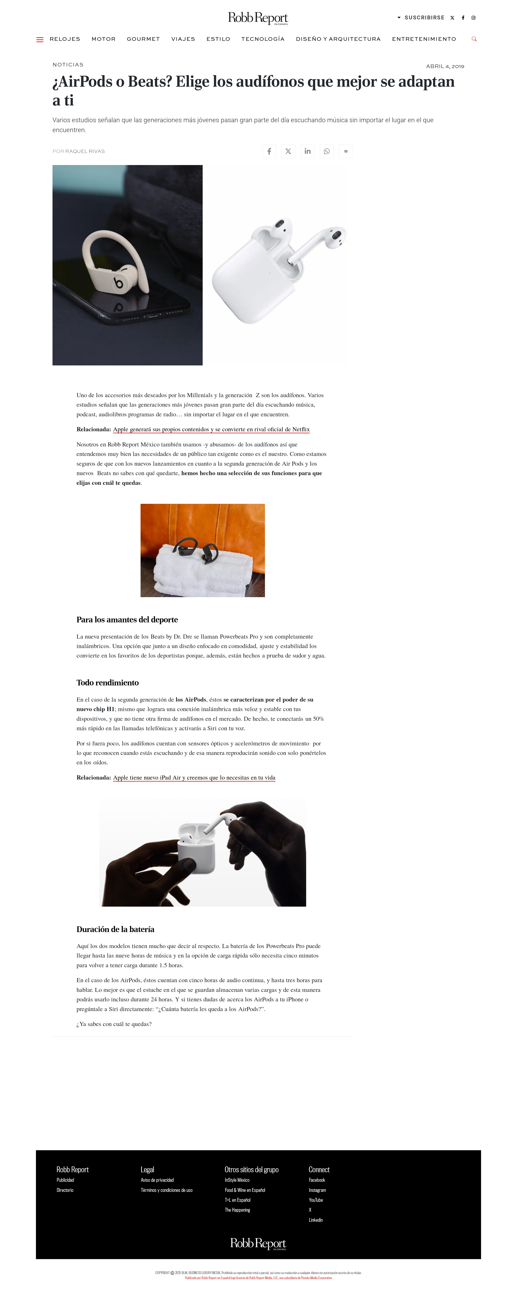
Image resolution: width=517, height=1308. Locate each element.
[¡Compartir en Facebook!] (269, 151)
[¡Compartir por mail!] (346, 151)
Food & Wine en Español (245, 1190)
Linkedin (316, 1220)
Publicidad (65, 1180)
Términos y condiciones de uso (166, 1190)
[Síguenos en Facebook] (463, 18)
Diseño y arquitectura (338, 38)
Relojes (64, 38)
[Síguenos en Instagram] (473, 18)
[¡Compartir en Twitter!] (288, 151)
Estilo (218, 38)
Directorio (65, 1190)
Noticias (68, 64)
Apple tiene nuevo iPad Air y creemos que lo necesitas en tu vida (194, 777)
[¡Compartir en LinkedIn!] (307, 151)
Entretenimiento (424, 38)
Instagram (317, 1190)
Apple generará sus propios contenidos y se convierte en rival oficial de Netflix (211, 429)
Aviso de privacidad (157, 1180)
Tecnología (263, 38)
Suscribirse (424, 17)
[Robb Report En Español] (258, 17)
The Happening (237, 1210)
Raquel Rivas (85, 151)
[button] (40, 39)
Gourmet (143, 38)
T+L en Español (237, 1200)
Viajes (183, 38)
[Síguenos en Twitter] (452, 18)
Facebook (317, 1180)
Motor (103, 38)
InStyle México (237, 1180)
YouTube (316, 1200)
